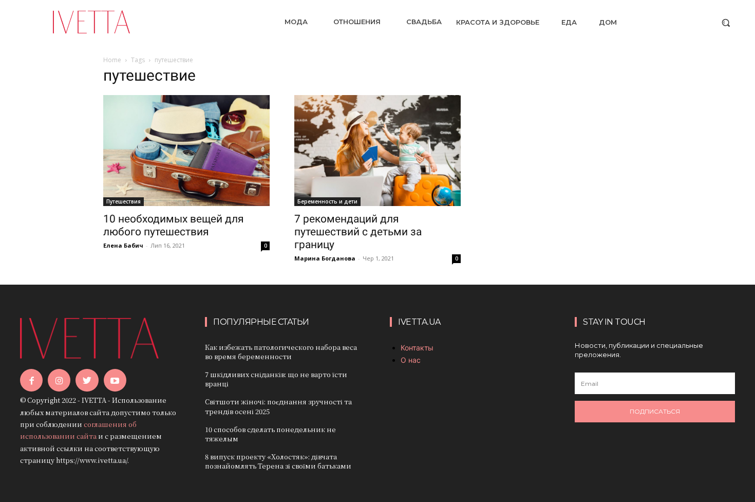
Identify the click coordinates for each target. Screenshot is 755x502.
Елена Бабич (123, 245)
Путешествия (123, 201)
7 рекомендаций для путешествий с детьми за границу (358, 232)
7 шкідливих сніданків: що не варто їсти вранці (276, 378)
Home (112, 59)
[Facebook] (31, 380)
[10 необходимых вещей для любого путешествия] (186, 150)
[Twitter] (87, 380)
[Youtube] (115, 380)
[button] (725, 22)
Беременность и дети (327, 201)
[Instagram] (59, 380)
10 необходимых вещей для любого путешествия (173, 225)
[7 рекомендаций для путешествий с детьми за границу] (377, 150)
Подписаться (655, 411)
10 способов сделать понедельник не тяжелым (270, 433)
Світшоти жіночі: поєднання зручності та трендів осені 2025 (278, 406)
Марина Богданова (324, 258)
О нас (411, 360)
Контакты (417, 347)
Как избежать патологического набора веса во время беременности (281, 351)
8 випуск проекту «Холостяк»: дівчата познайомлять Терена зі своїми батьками (278, 461)
